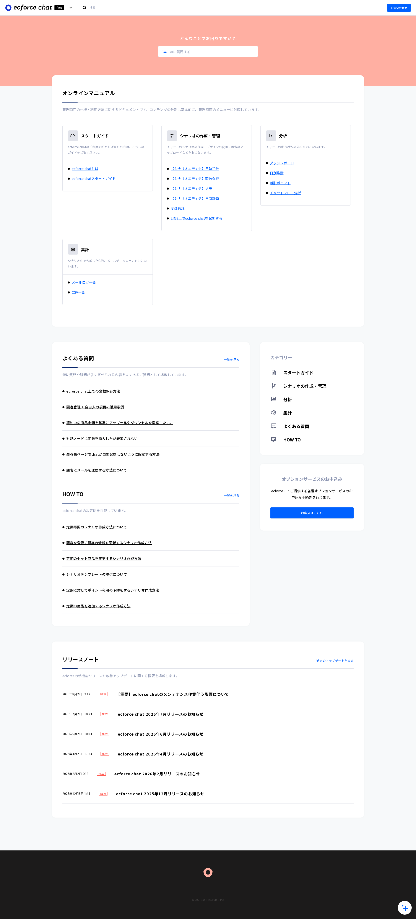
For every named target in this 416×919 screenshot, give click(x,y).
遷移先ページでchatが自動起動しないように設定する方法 (112, 454)
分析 (283, 135)
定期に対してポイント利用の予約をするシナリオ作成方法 (112, 590)
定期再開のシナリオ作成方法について (96, 526)
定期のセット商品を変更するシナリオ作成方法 (103, 558)
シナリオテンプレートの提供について (96, 574)
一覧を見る (231, 359)
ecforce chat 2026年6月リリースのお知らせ (161, 734)
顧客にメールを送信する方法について (96, 470)
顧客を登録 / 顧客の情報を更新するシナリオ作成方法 (109, 542)
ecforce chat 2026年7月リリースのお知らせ (161, 714)
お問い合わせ (399, 8)
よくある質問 (295, 426)
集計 (85, 249)
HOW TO (291, 439)
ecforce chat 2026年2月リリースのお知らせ (157, 773)
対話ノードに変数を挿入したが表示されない (102, 438)
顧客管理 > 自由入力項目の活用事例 (95, 406)
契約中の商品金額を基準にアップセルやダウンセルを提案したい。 (119, 422)
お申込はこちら (312, 513)
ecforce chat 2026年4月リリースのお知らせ (161, 754)
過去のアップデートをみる (335, 660)
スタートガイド (95, 135)
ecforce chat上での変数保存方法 (93, 391)
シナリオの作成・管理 (200, 135)
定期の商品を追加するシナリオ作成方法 (98, 605)
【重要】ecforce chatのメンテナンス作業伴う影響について (172, 694)
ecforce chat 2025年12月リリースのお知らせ (160, 793)
